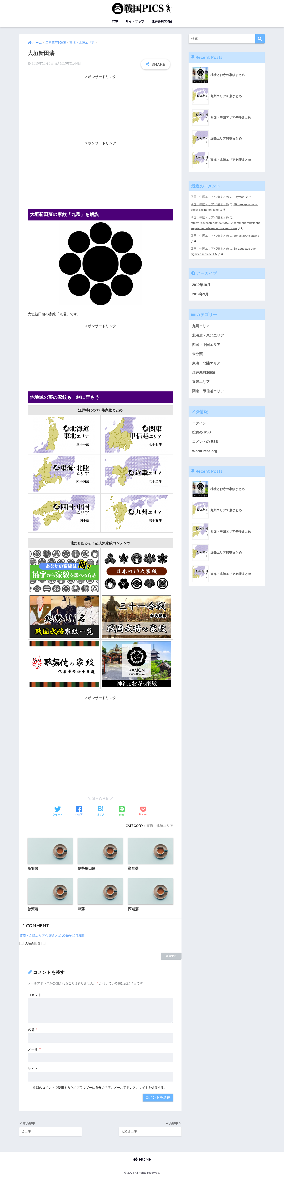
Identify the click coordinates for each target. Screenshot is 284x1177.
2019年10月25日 (73, 935)
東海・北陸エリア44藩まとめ (40, 935)
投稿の (201, 432)
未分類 (197, 354)
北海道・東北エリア (208, 335)
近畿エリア (201, 382)
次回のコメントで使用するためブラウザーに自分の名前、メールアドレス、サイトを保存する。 (100, 1087)
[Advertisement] (100, 109)
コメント (35, 995)
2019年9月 (200, 294)
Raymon (238, 196)
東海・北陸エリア (160, 826)
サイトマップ (135, 21)
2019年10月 (201, 285)
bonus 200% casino (246, 235)
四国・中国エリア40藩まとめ (210, 196)
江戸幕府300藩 (162, 21)
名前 (32, 1030)
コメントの (205, 442)
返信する (171, 956)
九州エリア (201, 326)
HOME (144, 1159)
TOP (115, 21)
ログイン (199, 423)
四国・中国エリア (206, 345)
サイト (33, 1069)
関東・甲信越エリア (208, 391)
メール (34, 1049)
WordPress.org (204, 451)
